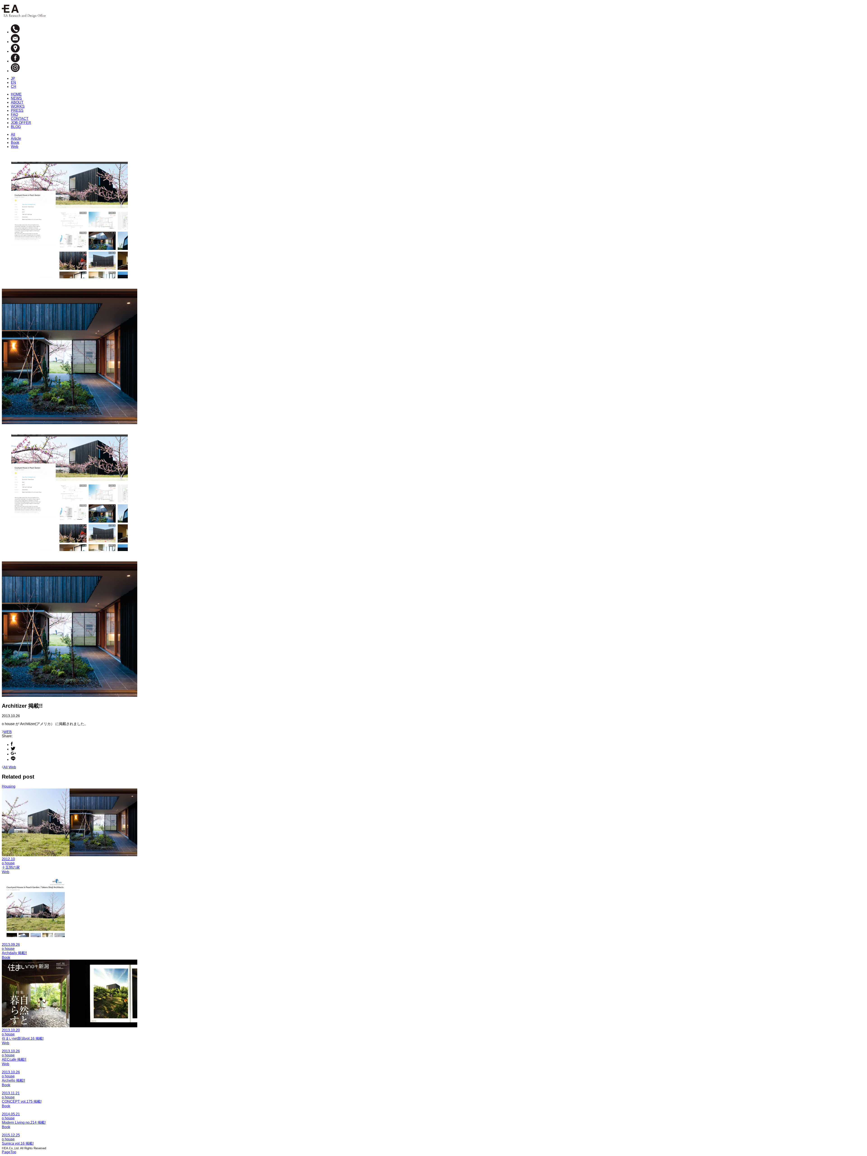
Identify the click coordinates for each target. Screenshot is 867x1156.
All (13, 134)
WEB (7, 732)
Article (16, 138)
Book (15, 142)
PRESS (17, 110)
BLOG (16, 127)
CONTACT (19, 119)
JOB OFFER (21, 123)
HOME (16, 94)
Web (14, 147)
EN (13, 82)
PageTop (9, 1152)
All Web (9, 767)
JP (13, 78)
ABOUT (17, 102)
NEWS (16, 98)
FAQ (14, 114)
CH (13, 86)
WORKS (18, 106)
